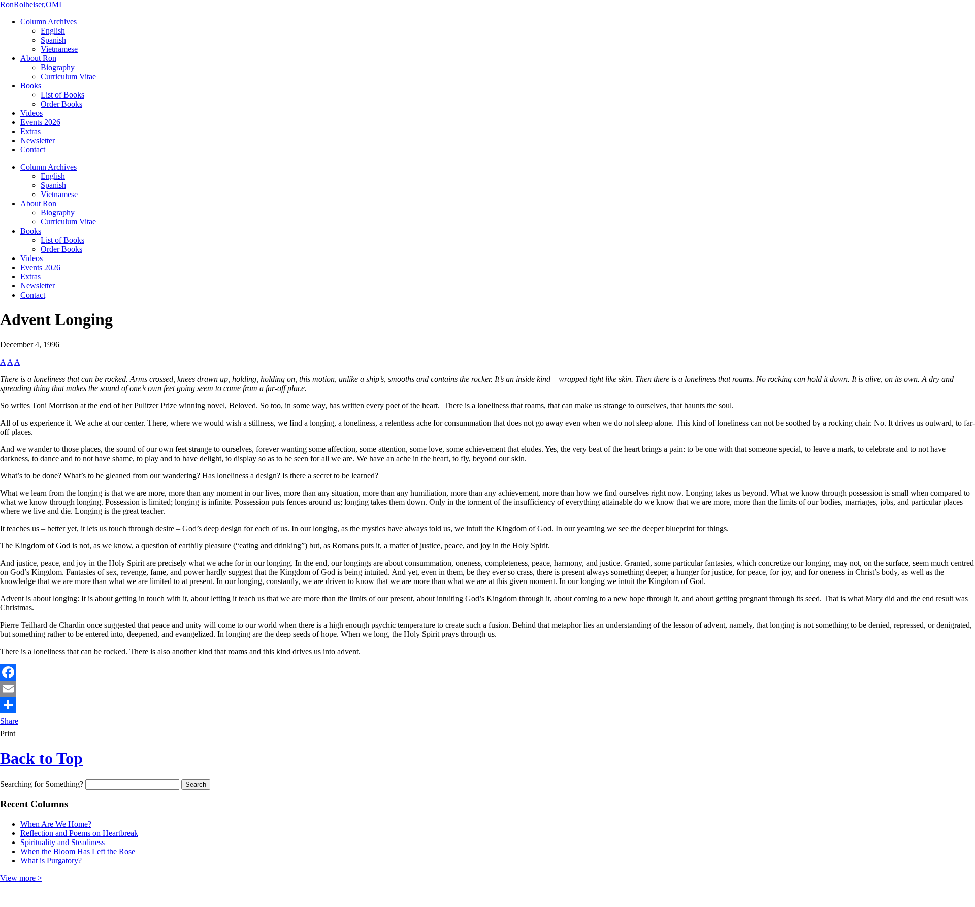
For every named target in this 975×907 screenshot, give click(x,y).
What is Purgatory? (51, 860)
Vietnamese (59, 49)
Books (30, 85)
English (53, 30)
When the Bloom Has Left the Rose (77, 851)
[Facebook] (487, 672)
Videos (31, 113)
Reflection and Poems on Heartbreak (79, 833)
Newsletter (37, 140)
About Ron (38, 58)
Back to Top (41, 758)
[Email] (487, 689)
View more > (21, 877)
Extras (30, 131)
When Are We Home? (55, 824)
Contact (32, 149)
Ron (30, 4)
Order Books (61, 104)
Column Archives (48, 21)
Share (9, 721)
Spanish (53, 40)
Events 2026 (40, 122)
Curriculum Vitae (68, 76)
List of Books (62, 94)
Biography (58, 67)
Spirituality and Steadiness (62, 842)
